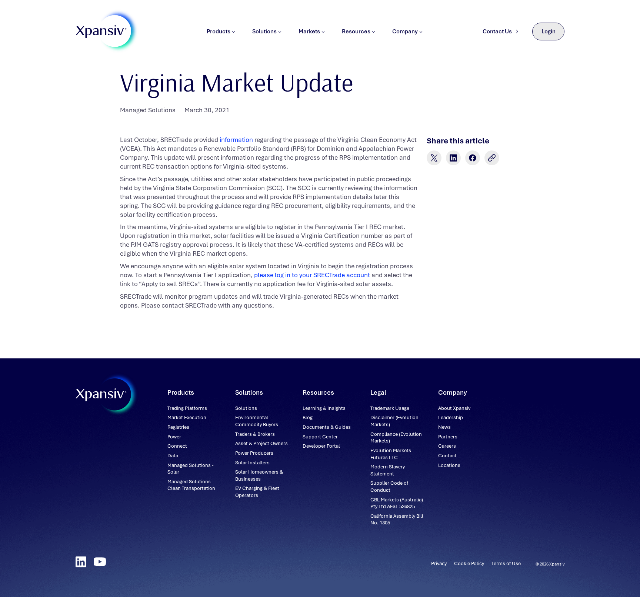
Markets (309, 31)
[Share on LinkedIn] (453, 157)
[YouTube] (100, 561)
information (236, 140)
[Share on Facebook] (472, 157)
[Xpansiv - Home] (101, 31)
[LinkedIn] (81, 561)
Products (218, 31)
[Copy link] (491, 157)
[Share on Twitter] (434, 157)
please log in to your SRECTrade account (312, 275)
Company (405, 31)
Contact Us (497, 31)
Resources (356, 31)
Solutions (264, 31)
